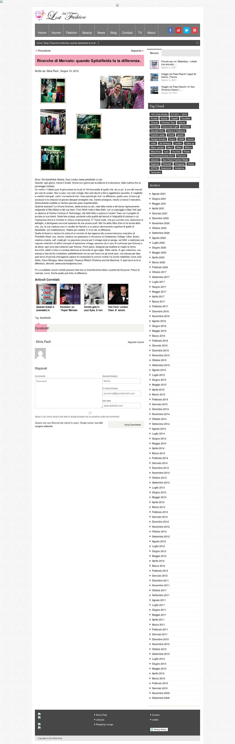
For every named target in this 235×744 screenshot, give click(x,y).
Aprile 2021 (158, 208)
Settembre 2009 (161, 698)
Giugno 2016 (159, 326)
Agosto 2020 (159, 237)
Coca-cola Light (170, 126)
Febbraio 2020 (160, 267)
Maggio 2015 (159, 384)
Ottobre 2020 (159, 228)
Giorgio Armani (158, 139)
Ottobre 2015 (159, 360)
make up (189, 143)
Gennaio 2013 (160, 516)
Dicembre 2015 (160, 350)
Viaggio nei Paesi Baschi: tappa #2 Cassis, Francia (178, 75)
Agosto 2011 (159, 600)
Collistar (185, 126)
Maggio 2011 (159, 614)
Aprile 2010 (158, 673)
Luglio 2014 (158, 433)
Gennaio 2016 (160, 345)
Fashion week (158, 135)
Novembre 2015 (161, 355)
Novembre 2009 (161, 693)
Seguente (136, 50)
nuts (166, 151)
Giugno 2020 (159, 247)
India (153, 143)
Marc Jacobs (157, 147)
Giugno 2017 (159, 286)
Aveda (154, 118)
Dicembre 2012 (160, 521)
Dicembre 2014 (160, 409)
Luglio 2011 (158, 605)
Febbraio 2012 (160, 570)
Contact (127, 32)
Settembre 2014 (161, 424)
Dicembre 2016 (160, 311)
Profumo (181, 155)
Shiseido (167, 164)
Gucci (172, 139)
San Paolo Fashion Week (175, 159)
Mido (179, 147)
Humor (56, 32)
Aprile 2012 (158, 560)
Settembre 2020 (161, 232)
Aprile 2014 (158, 448)
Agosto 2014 (159, 428)
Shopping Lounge (104, 724)
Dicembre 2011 (160, 580)
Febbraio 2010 (160, 683)
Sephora (155, 164)
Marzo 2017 (158, 301)
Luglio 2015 (158, 375)
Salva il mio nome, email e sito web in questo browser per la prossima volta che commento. (77, 416)
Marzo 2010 (158, 678)
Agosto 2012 (159, 541)
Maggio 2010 (159, 668)
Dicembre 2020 (160, 218)
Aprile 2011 (158, 619)
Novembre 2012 (161, 526)
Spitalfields (45, 317)
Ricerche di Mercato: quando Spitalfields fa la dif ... (74, 42)
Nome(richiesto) (110, 376)
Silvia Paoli (52, 71)
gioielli (180, 135)
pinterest (194, 30)
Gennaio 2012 (160, 575)
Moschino (156, 151)
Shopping (179, 164)
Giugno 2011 (159, 609)
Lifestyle (100, 719)
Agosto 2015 (159, 370)
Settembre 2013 (161, 482)
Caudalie (185, 118)
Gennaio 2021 (160, 213)
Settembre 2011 (161, 595)
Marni (170, 147)
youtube (178, 30)
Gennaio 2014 (160, 463)
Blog (113, 32)
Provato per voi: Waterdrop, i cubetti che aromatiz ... (179, 63)
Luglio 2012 (158, 546)
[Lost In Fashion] (61, 20)
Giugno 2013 (159, 492)
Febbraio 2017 (160, 306)
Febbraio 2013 (160, 512)
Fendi (171, 135)
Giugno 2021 (159, 198)
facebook (170, 30)
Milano (188, 147)
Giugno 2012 (159, 551)
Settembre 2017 (161, 277)
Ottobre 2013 (159, 477)
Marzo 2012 (158, 565)
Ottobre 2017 (159, 272)
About (151, 32)
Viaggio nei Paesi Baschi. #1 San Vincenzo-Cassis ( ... (178, 88)
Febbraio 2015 (160, 399)
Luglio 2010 (158, 658)
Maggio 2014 (159, 443)
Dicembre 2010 (160, 639)
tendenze (179, 168)
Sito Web (107, 400)
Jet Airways (165, 143)
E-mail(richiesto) (110, 388)
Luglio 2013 (158, 487)
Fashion (71, 32)
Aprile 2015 (158, 389)
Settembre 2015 (161, 365)
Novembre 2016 (161, 316)
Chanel (154, 122)
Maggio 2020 (159, 252)
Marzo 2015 (158, 394)
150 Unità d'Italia (159, 114)
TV (140, 32)
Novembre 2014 (161, 414)
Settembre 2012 (161, 536)
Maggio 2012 (159, 556)
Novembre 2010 (161, 644)
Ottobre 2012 (159, 531)
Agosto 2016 (159, 321)
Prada (187, 151)
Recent (154, 53)
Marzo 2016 (158, 335)
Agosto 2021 (159, 193)
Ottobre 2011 (159, 590)
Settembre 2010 (161, 654)
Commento (40, 376)
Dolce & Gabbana (176, 130)
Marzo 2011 (158, 624)
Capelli (174, 118)
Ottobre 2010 (159, 649)
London (178, 143)
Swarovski (166, 168)
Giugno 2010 (159, 663)
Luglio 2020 (158, 242)
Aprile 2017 (158, 296)
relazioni (155, 159)
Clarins (181, 122)
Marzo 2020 (158, 262)
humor (190, 139)
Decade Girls (157, 130)
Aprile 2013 (158, 502)
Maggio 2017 (159, 291)
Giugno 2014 (159, 438)
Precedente (44, 50)
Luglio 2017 (158, 281)
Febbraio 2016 (160, 340)
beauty (164, 118)
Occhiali (176, 151)
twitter (186, 30)
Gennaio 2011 (160, 634)
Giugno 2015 (159, 379)
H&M (181, 139)
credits (155, 719)
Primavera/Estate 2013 (162, 155)
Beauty (87, 32)
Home (42, 32)
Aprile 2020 (158, 257)
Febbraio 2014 (160, 458)
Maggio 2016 (159, 330)
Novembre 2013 (161, 472)
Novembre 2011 (161, 585)
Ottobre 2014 (159, 419)
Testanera (156, 172)
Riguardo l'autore (136, 342)
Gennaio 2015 (160, 404)
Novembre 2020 (161, 223)
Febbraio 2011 (160, 629)
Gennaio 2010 (160, 688)
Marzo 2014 (158, 453)
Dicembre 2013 (160, 468)
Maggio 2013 (159, 497)
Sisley (191, 164)
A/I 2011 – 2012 (179, 114)
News (101, 32)
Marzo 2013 (158, 507)
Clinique (155, 126)
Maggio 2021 (159, 203)
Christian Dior (168, 122)
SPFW (154, 168)
